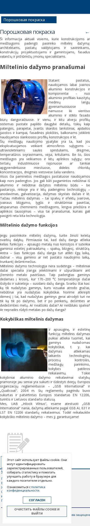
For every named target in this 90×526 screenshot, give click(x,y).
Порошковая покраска (24, 19)
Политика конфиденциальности (26, 488)
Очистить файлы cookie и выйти (37, 511)
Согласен (37, 500)
